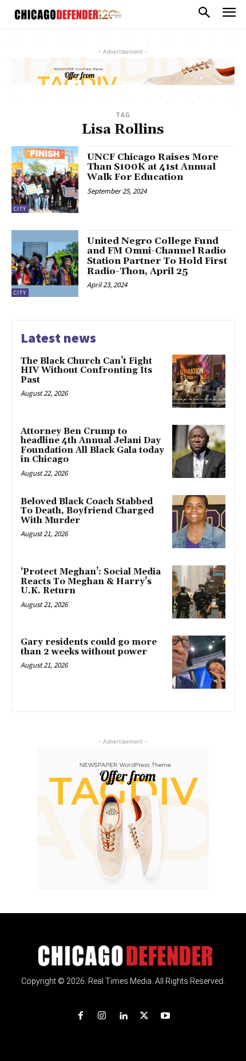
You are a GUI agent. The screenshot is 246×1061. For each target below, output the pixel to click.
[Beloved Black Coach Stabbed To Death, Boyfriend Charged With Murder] (198, 521)
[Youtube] (165, 1016)
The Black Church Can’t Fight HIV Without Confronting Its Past (86, 370)
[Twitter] (144, 1016)
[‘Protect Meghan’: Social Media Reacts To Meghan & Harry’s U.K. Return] (198, 591)
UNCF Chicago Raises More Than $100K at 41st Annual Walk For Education (153, 167)
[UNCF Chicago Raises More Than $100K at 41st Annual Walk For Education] (44, 179)
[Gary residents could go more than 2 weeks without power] (198, 662)
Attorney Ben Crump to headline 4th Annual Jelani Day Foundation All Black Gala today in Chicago (92, 445)
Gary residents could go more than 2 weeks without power (89, 647)
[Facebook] (80, 1016)
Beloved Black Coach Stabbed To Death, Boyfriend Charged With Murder (87, 511)
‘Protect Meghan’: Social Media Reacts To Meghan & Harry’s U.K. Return (91, 581)
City (20, 208)
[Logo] (123, 956)
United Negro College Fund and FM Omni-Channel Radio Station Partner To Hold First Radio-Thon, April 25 (157, 256)
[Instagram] (101, 1016)
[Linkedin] (122, 1016)
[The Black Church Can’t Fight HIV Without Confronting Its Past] (198, 381)
